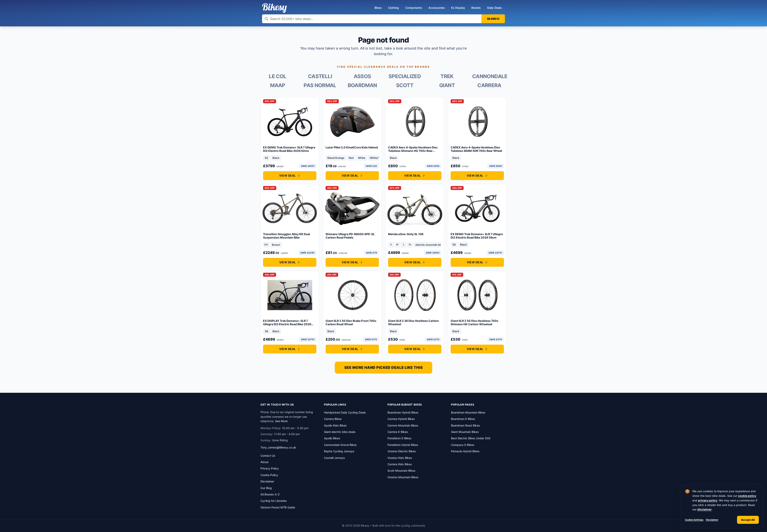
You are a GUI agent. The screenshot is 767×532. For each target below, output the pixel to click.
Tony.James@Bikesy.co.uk (278, 447)
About (264, 462)
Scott (404, 85)
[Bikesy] (274, 8)
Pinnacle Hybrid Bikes (465, 451)
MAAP (277, 85)
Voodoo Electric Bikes (401, 451)
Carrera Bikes (333, 419)
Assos (362, 76)
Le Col (277, 76)
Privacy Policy (269, 468)
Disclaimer (712, 519)
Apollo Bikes (332, 438)
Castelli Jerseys (334, 457)
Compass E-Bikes (462, 444)
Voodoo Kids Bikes (399, 457)
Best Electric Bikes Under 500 (470, 438)
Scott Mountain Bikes (401, 470)
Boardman (362, 85)
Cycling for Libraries (273, 500)
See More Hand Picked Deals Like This (383, 367)
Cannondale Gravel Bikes (340, 444)
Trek (446, 76)
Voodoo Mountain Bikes (402, 477)
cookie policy (747, 495)
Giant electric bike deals (340, 432)
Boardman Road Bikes (465, 425)
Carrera (489, 85)
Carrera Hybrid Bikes (401, 419)
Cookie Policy (269, 475)
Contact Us (267, 455)
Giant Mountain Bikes (465, 432)
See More (281, 421)
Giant (447, 85)
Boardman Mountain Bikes (468, 412)
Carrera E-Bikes (397, 432)
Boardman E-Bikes (463, 419)
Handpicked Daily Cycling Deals (345, 412)
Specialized (404, 76)
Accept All (748, 519)
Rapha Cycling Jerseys (339, 451)
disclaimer (704, 509)
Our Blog (266, 488)
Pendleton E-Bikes (399, 438)
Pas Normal (320, 85)
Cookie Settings (694, 519)
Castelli (320, 76)
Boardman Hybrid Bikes (402, 412)
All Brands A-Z (270, 494)
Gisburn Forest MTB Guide (277, 507)
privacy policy (707, 500)
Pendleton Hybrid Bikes (402, 444)
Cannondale (489, 76)
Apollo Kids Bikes (335, 425)
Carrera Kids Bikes (399, 464)
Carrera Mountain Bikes (402, 425)
